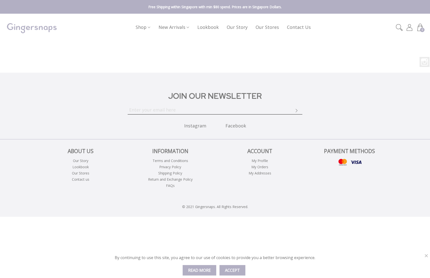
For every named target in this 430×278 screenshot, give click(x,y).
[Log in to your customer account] (410, 27)
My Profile (260, 160)
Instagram (425, 62)
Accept (232, 270)
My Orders (259, 167)
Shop (141, 27)
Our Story (237, 27)
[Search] (399, 27)
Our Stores (267, 27)
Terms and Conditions (170, 160)
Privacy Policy (170, 167)
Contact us (299, 27)
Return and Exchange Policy (170, 179)
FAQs (170, 185)
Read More (199, 270)
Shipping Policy (170, 173)
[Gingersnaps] (32, 27)
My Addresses (260, 173)
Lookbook (208, 27)
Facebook (235, 126)
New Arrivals (172, 27)
